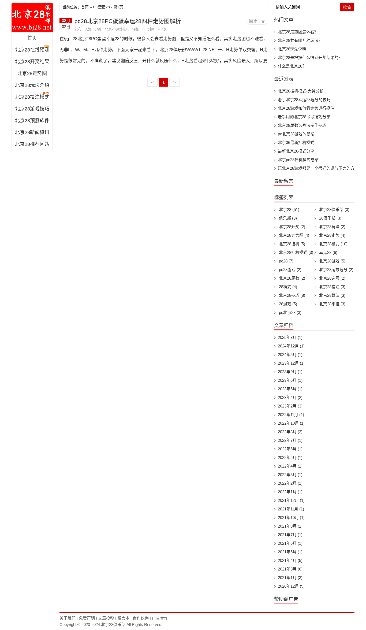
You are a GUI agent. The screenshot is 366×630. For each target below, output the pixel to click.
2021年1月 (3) (290, 577)
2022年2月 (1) (290, 483)
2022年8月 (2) (290, 431)
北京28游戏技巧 (32, 109)
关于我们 (67, 618)
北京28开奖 (292, 226)
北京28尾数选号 (336, 269)
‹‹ (152, 82)
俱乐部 (288, 218)
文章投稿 (106, 618)
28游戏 (288, 304)
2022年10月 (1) (291, 423)
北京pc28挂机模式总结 (298, 159)
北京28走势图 (32, 73)
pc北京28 (290, 312)
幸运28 (328, 252)
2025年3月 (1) (290, 337)
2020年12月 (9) (291, 586)
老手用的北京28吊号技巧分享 (304, 116)
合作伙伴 (141, 618)
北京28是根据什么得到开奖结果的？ (310, 57)
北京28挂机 (292, 244)
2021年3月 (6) (290, 569)
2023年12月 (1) (291, 363)
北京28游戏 (332, 261)
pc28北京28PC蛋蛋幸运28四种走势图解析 (127, 21)
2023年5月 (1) (290, 389)
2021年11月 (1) (291, 509)
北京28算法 (332, 295)
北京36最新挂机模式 (296, 142)
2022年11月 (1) (291, 414)
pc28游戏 (290, 269)
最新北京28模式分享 (296, 151)
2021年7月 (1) (290, 534)
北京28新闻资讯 (32, 132)
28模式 (288, 286)
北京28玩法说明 (292, 49)
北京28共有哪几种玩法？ (300, 40)
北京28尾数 (292, 278)
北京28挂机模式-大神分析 (301, 91)
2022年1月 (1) (290, 492)
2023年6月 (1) (290, 380)
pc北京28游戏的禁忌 (296, 134)
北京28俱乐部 (32, 17)
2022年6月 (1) (290, 449)
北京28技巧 (292, 295)
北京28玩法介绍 (32, 85)
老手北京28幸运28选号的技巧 (304, 99)
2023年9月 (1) (290, 371)
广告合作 (160, 618)
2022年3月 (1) (290, 474)
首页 (32, 38)
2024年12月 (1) (291, 346)
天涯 (88, 29)
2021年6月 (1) (290, 543)
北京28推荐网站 (32, 144)
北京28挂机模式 (296, 252)
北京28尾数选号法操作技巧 (302, 125)
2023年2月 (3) (290, 406)
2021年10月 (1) (291, 517)
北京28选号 (332, 278)
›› (174, 82)
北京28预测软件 (32, 120)
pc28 (286, 261)
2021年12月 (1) (291, 500)
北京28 (289, 209)
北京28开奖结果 (32, 61)
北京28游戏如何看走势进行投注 (306, 108)
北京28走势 (332, 235)
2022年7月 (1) (290, 440)
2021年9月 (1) (290, 526)
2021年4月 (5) (290, 560)
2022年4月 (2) (290, 466)
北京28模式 (333, 244)
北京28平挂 (332, 304)
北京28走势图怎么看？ (298, 31)
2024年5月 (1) (290, 354)
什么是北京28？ (292, 66)
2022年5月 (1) (290, 457)
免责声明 (87, 618)
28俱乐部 (330, 218)
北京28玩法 (332, 226)
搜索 (347, 7)
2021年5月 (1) (290, 552)
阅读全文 (257, 21)
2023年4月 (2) (290, 397)
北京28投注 (332, 286)
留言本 (123, 618)
